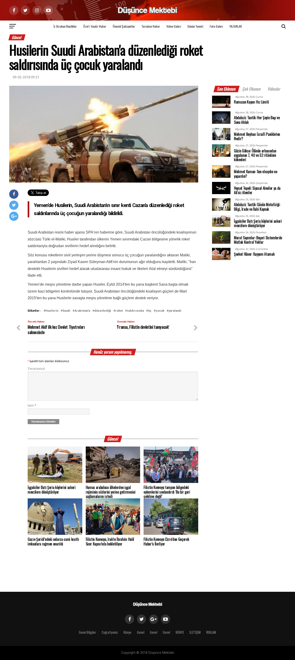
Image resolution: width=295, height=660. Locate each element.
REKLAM (211, 632)
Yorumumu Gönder (43, 421)
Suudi (66, 310)
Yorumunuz (36, 368)
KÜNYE (180, 632)
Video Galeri (173, 26)
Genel (140, 632)
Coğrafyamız (110, 632)
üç (149, 310)
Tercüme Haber (151, 26)
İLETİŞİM (195, 632)
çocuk (160, 310)
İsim (32, 405)
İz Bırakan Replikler (65, 26)
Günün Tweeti (195, 26)
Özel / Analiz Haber (94, 26)
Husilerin (51, 310)
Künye (127, 632)
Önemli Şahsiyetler (124, 26)
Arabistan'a (82, 310)
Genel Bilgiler (87, 632)
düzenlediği (102, 310)
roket (119, 310)
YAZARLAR (235, 26)
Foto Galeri (216, 26)
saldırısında (135, 310)
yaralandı (174, 310)
